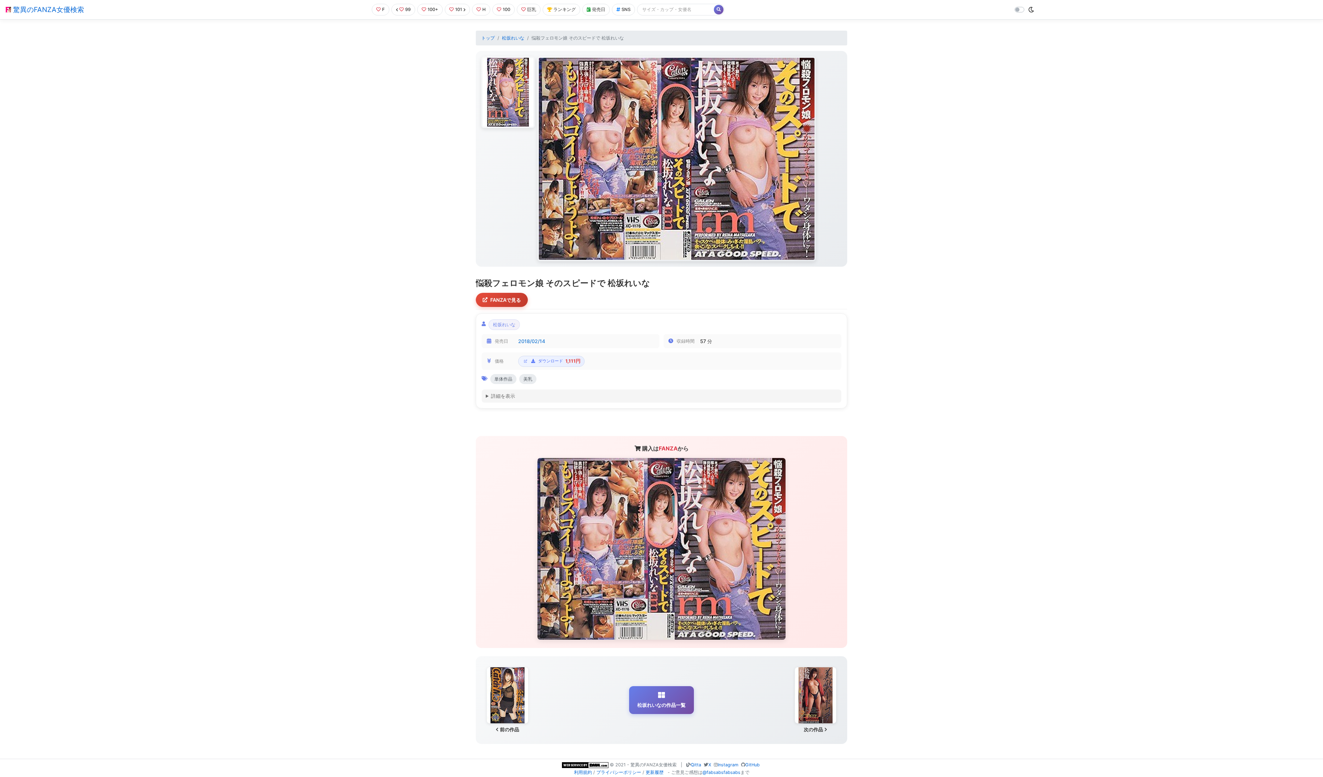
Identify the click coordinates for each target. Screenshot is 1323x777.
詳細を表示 (503, 396)
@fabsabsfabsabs (721, 772)
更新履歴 (655, 772)
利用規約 (583, 772)
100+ (433, 9)
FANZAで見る (505, 300)
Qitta (696, 764)
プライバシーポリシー (618, 772)
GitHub (752, 764)
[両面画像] (676, 158)
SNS (626, 9)
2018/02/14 (531, 341)
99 (408, 9)
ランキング (564, 9)
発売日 (598, 9)
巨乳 (531, 9)
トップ (488, 38)
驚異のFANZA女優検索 (47, 10)
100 (506, 9)
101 (458, 9)
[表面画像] (508, 92)
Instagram (728, 764)
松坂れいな (513, 38)
